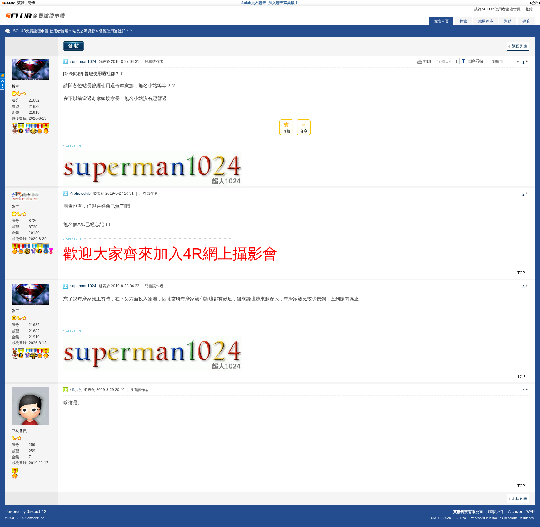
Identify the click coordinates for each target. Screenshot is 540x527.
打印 (427, 61)
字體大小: (445, 61)
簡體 (31, 3)
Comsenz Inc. (35, 517)
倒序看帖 (475, 61)
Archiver (515, 511)
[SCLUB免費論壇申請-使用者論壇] (35, 17)
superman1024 (83, 61)
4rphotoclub (80, 193)
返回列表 (519, 46)
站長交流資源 (83, 31)
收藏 (286, 131)
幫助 (508, 21)
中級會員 (19, 431)
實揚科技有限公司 (468, 511)
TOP (521, 273)
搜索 (463, 21)
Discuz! (33, 511)
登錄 (529, 9)
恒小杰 (76, 390)
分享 (304, 131)
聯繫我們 (495, 511)
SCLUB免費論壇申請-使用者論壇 (40, 31)
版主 (15, 86)
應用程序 (485, 21)
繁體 (21, 3)
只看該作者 (154, 61)
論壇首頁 (441, 21)
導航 (526, 21)
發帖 (74, 45)
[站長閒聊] (73, 73)
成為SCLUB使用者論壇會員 (497, 9)
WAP (530, 511)
